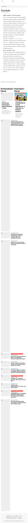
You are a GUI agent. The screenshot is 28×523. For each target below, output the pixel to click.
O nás (20, 516)
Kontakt (16, 516)
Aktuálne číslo (9, 516)
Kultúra (3, 101)
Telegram (20, 518)
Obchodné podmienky (11, 518)
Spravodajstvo (4, 6)
